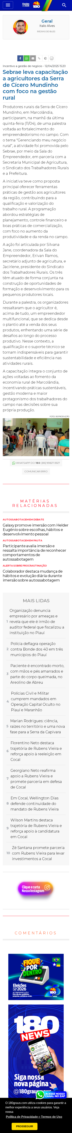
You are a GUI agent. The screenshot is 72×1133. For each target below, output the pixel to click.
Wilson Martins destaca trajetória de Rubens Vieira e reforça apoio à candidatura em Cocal (36, 828)
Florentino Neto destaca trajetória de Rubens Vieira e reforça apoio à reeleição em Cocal (36, 751)
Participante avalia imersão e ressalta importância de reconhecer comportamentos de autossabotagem (34, 550)
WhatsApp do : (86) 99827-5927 (38, 462)
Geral (47, 21)
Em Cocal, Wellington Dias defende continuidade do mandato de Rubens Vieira (35, 803)
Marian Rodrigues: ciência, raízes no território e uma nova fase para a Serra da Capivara (37, 726)
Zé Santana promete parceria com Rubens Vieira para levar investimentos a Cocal (38, 853)
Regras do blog (46, 31)
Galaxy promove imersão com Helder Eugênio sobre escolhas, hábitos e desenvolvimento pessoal (35, 527)
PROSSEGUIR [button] (24, 1126)
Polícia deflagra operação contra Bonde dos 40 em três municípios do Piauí (37, 649)
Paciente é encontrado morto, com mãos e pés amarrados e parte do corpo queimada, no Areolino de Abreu (37, 674)
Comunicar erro (36, 471)
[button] (34, 1117)
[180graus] (26, 5)
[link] (20, 58)
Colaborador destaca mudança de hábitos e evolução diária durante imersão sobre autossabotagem (33, 573)
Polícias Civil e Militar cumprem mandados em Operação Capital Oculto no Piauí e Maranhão (35, 701)
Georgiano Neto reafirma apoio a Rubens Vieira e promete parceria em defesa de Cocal (36, 778)
